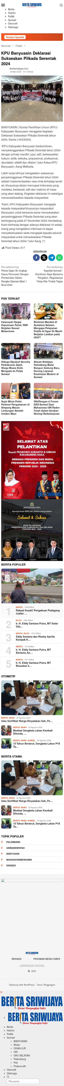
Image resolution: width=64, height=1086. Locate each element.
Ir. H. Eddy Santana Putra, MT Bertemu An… (33, 651)
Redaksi (17, 958)
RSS (33, 971)
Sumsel (31, 740)
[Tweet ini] (44, 257)
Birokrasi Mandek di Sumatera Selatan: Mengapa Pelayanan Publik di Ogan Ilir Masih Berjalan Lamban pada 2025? (48, 329)
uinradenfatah (15, 848)
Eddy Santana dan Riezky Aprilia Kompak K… (35, 638)
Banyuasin (12, 853)
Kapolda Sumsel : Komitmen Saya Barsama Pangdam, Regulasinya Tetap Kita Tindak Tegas (49, 274)
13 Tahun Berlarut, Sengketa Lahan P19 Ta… (36, 745)
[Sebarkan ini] (36, 257)
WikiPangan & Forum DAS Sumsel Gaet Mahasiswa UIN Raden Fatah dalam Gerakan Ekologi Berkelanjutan (47, 407)
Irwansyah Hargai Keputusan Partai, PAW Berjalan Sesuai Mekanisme (14, 326)
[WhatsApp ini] (59, 257)
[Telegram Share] (51, 257)
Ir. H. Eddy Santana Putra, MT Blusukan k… (33, 664)
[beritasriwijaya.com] (32, 4)
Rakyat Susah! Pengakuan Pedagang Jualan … (38, 612)
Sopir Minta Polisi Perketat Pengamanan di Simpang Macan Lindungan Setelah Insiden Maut (15, 407)
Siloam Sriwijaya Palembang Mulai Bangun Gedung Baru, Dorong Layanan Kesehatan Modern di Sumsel (47, 369)
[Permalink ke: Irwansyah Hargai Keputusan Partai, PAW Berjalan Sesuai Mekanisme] (15, 311)
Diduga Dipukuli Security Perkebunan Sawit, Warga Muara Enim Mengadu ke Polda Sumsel (15, 368)
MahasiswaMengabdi (19, 859)
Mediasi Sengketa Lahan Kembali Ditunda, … (33, 732)
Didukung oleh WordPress (22, 984)
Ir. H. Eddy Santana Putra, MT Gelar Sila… (37, 625)
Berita (19, 607)
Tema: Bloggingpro (46, 984)
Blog (19, 620)
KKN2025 (11, 865)
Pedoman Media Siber (46, 958)
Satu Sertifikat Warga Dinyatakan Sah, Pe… (27, 720)
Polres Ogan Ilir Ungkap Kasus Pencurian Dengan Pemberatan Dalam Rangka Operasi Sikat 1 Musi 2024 (15, 276)
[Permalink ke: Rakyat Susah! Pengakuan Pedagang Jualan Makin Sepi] (32, 586)
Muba (12, 717)
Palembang (13, 842)
